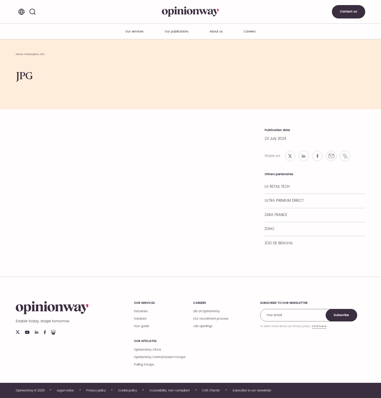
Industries (141, 311)
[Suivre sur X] (18, 332)
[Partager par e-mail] (331, 156)
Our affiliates (145, 341)
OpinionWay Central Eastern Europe (159, 357)
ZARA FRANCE (276, 215)
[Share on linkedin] (304, 156)
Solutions (140, 318)
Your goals (141, 326)
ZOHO (269, 229)
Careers (199, 303)
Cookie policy (127, 390)
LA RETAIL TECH (277, 186)
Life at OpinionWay (206, 311)
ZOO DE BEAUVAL (279, 243)
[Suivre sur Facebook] (45, 332)
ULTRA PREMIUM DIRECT (284, 200)
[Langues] (21, 11)
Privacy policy (96, 390)
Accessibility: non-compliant (169, 390)
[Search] (32, 11)
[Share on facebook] (317, 156)
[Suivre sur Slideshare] (53, 332)
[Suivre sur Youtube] (27, 332)
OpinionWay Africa (147, 349)
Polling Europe (144, 364)
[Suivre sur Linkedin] (36, 332)
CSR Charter (211, 390)
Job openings (203, 326)
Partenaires (31, 54)
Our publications (176, 31)
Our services (144, 303)
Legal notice (65, 390)
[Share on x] (290, 156)
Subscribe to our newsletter (251, 390)
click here (319, 326)
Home (19, 54)
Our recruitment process (210, 318)
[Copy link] (345, 156)
